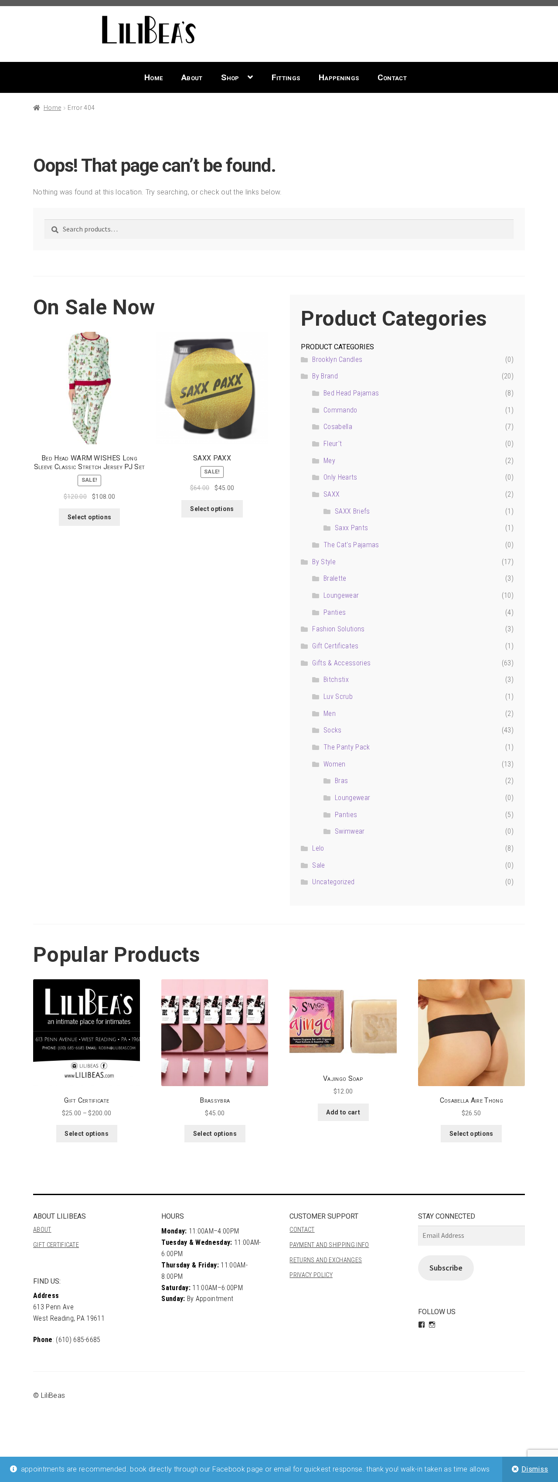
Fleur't (332, 443)
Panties (334, 612)
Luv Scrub (338, 696)
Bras (341, 781)
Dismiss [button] (534, 1469)
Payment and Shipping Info (329, 1245)
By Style (324, 562)
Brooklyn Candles (337, 359)
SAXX (331, 494)
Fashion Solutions (338, 629)
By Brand (325, 376)
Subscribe (446, 1268)
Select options (89, 517)
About (192, 77)
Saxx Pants (351, 528)
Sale (318, 865)
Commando (340, 410)
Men (329, 713)
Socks (332, 730)
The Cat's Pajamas (351, 545)
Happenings (339, 77)
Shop (230, 77)
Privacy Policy (310, 1275)
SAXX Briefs (352, 511)
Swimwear (350, 831)
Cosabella (337, 426)
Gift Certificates (335, 646)
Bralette (335, 578)
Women (334, 764)
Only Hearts (340, 477)
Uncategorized (333, 882)
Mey (329, 461)
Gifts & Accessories (341, 663)
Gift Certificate (56, 1245)
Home (153, 77)
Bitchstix (336, 679)
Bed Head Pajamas (351, 393)
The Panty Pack (346, 747)
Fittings (286, 77)
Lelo (318, 848)
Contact (392, 77)
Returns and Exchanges (325, 1260)
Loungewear (341, 595)
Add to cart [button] (343, 1112)
